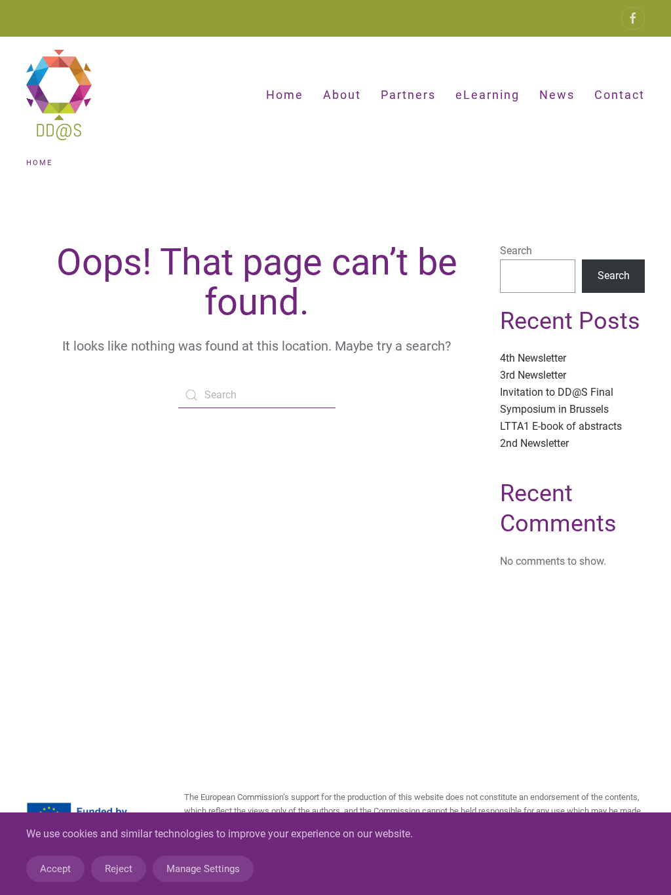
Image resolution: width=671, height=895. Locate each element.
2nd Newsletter (534, 443)
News (557, 95)
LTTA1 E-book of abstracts (561, 426)
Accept (55, 869)
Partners (408, 95)
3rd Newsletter (533, 375)
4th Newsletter (533, 358)
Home (284, 95)
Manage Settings (203, 869)
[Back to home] (61, 95)
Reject (118, 869)
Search (516, 250)
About (342, 95)
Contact (619, 95)
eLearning (487, 95)
